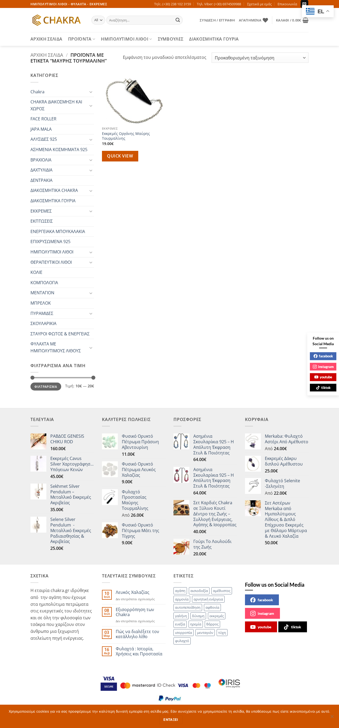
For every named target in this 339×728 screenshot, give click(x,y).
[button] (217, 20)
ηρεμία (195, 624)
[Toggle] (91, 92)
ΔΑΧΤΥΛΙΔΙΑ (41, 170)
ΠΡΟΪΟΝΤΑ (80, 39)
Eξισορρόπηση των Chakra (135, 612)
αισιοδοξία (199, 590)
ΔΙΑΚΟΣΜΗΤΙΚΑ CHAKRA (54, 190)
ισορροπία (183, 632)
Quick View (120, 156)
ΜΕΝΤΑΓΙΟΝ (42, 293)
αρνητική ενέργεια (208, 599)
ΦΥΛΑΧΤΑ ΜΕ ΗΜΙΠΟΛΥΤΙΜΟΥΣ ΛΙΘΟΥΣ (55, 347)
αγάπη (180, 590)
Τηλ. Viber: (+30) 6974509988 (219, 4)
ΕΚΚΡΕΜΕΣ (41, 211)
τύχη (222, 632)
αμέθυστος (221, 590)
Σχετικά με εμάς (259, 4)
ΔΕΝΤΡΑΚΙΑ (41, 180)
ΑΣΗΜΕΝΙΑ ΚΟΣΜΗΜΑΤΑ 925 (58, 149)
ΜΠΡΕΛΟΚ (40, 303)
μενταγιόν (205, 632)
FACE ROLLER (43, 119)
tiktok (296, 627)
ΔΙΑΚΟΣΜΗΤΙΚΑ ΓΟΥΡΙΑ (214, 39)
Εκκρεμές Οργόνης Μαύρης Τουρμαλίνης (126, 136)
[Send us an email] (304, 4)
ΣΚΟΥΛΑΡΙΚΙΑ (43, 323)
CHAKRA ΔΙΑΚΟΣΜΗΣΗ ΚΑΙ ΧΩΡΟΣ (56, 105)
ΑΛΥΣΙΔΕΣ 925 (43, 139)
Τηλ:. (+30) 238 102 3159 (172, 4)
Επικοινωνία (287, 4)
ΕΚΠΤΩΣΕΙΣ (41, 221)
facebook (265, 600)
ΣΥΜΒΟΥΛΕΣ (171, 39)
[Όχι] (332, 718)
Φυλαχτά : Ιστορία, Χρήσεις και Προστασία (139, 651)
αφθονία (212, 607)
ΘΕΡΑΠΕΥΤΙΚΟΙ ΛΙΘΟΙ (51, 262)
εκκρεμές (216, 615)
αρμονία (182, 599)
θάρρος (212, 624)
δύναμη (198, 615)
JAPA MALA (41, 129)
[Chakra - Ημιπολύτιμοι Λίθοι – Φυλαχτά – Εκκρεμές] (56, 20)
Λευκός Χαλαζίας (132, 592)
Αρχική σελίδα (46, 54)
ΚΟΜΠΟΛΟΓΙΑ (44, 283)
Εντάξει (170, 720)
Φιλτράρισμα (45, 386)
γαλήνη (181, 615)
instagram (266, 613)
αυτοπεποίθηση (187, 607)
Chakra (37, 92)
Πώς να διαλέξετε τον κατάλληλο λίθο (137, 634)
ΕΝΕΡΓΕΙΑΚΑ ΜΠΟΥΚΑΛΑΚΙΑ (57, 231)
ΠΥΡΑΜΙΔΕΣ (41, 313)
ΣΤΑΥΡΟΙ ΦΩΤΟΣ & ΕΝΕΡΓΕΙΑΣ (60, 334)
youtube (264, 627)
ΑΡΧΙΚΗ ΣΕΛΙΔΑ (46, 39)
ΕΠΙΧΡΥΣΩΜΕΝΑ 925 (50, 241)
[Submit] (177, 20)
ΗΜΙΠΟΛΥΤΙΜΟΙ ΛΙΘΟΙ (124, 39)
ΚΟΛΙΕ (36, 272)
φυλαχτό (182, 640)
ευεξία (180, 624)
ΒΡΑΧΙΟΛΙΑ (40, 160)
